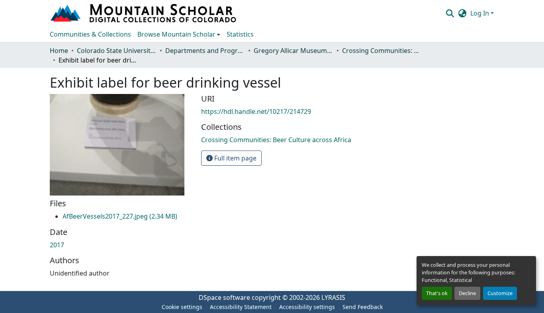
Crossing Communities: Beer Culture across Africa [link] (382, 50)
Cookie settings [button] (182, 307)
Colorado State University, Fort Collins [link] (117, 50)
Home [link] (59, 50)
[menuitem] (178, 34)
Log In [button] (480, 13)
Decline (467, 293)
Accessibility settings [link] (307, 307)
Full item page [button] (234, 158)
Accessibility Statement (241, 307)
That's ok (437, 293)
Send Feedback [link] (362, 307)
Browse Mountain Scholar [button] (176, 34)
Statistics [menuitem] (240, 34)
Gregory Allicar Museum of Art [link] (293, 50)
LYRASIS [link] (333, 297)
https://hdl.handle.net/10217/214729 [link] (256, 111)
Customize (500, 293)
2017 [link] (57, 245)
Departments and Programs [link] (205, 50)
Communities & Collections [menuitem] (90, 34)
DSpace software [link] (224, 297)
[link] (120, 216)
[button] (144, 13)
